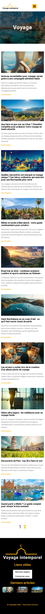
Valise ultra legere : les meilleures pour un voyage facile (22, 414)
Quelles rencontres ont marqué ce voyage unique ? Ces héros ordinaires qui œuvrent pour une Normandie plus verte (22, 177)
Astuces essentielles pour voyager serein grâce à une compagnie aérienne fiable (22, 77)
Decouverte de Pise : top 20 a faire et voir (22, 460)
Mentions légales (22, 572)
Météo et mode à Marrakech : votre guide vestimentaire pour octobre (21, 224)
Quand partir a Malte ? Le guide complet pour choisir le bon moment (21, 505)
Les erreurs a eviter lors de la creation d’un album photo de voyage (20, 368)
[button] (34, 6)
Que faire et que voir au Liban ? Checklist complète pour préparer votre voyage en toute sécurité (21, 127)
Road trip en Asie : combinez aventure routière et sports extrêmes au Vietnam (20, 272)
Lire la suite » (6, 94)
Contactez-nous (22, 576)
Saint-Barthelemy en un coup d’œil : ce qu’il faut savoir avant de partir (20, 320)
